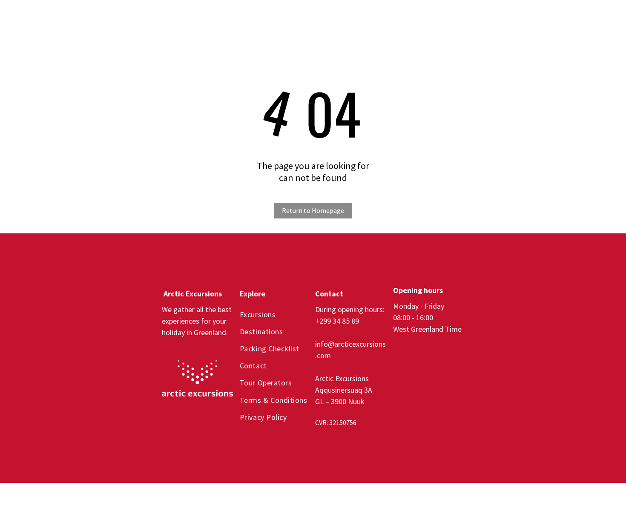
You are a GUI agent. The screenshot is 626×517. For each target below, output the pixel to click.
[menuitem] (260, 18)
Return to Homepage (313, 210)
